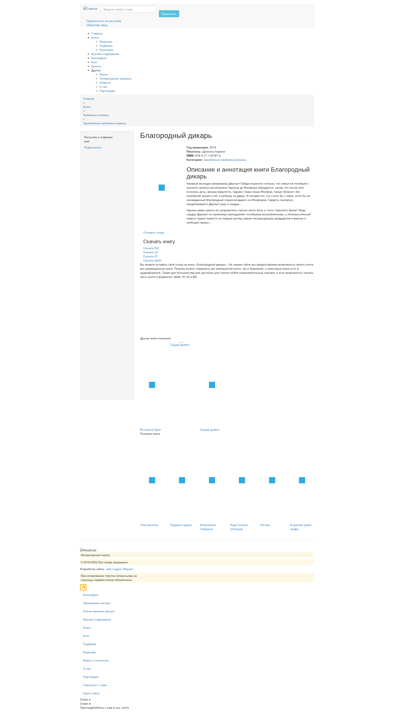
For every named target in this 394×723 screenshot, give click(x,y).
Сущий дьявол (180, 344)
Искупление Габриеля (208, 527)
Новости (105, 82)
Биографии (99, 58)
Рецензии (106, 41)
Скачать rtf (150, 256)
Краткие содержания (105, 54)
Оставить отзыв (153, 232)
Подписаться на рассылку (103, 21)
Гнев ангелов (149, 525)
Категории (106, 50)
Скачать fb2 (151, 248)
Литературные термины (116, 78)
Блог (94, 62)
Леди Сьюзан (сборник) (239, 527)
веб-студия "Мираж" (120, 569)
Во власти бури (150, 429)
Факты (104, 74)
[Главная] (92, 8)
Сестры (265, 525)
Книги (95, 37)
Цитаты (96, 66)
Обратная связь (97, 25)
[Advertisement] (107, 211)
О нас (103, 86)
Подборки (106, 45)
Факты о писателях (96, 660)
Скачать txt (150, 252)
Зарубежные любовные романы (224, 159)
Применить (168, 14)
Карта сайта (91, 693)
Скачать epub (152, 260)
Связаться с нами (95, 685)
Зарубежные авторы (96, 603)
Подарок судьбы (181, 525)
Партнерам (107, 91)
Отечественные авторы (99, 611)
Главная (96, 33)
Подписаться (93, 147)
